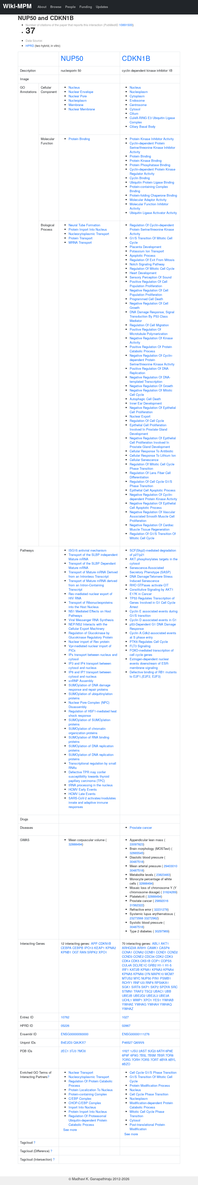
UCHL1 (127, 1000)
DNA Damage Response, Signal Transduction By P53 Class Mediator (152, 316)
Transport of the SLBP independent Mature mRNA (93, 556)
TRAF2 (138, 991)
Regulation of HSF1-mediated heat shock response (93, 713)
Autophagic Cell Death (145, 399)
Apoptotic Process (143, 255)
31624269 (169, 892)
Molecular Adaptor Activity (148, 199)
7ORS (145, 1059)
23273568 (136, 918)
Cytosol (135, 109)
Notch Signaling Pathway (147, 264)
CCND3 (127, 956)
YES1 (157, 1000)
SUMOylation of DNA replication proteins (91, 748)
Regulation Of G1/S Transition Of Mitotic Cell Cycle (153, 535)
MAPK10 (157, 974)
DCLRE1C (140, 965)
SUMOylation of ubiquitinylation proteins (91, 695)
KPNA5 (127, 974)
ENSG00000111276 (135, 1034)
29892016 (161, 900)
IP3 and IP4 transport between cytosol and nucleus (90, 665)
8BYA (163, 1059)
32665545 (136, 853)
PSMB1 (165, 978)
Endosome (137, 100)
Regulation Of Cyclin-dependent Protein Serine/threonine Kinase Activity (152, 229)
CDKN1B (136, 58)
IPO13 (88, 947)
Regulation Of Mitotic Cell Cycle (152, 268)
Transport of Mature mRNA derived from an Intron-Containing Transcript (93, 585)
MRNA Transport (80, 242)
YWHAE (128, 1004)
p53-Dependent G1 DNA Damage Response (153, 626)
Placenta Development (145, 246)
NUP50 (72, 58)
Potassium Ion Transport (147, 251)
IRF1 (125, 969)
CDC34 (150, 956)
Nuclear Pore (78, 96)
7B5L (143, 1055)
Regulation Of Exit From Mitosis (152, 259)
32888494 (75, 844)
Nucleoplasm (78, 100)
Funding (85, 6)
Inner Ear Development (146, 403)
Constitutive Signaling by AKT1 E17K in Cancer (151, 591)
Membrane (76, 104)
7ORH (136, 1059)
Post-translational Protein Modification (147, 1126)
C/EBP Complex (80, 1098)
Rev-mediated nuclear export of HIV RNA (90, 595)
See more (70, 1129)
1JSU (134, 1051)
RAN (83, 952)
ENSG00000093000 (74, 1034)
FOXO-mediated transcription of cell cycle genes (152, 652)
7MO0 (81, 1051)
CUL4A (127, 965)
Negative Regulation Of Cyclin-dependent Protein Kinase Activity (153, 496)
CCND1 (161, 952)
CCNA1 (127, 952)
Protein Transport (80, 238)
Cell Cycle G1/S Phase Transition (153, 1072)
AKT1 (165, 943)
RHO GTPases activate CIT (149, 585)
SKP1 (145, 987)
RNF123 (139, 982)
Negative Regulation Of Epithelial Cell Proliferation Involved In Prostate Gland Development (153, 442)
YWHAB (168, 1000)
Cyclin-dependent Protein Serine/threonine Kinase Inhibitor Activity (152, 147)
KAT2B (135, 969)
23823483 (163, 874)
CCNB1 (150, 952)
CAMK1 (152, 947)
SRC (174, 987)
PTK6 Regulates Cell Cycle (149, 641)
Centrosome (138, 104)
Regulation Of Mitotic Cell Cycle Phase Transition (152, 466)
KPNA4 (168, 969)
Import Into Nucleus (82, 1107)
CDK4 (126, 960)
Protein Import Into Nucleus (88, 229)
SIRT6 (135, 987)
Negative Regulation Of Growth (151, 385)
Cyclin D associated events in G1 (153, 619)
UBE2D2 (139, 995)
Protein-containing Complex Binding (149, 188)
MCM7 (169, 974)
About (41, 6)
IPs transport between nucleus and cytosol (93, 656)
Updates (102, 6)
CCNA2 (138, 952)
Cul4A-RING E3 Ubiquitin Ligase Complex (152, 119)
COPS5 (166, 960)
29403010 (170, 866)
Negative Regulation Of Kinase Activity (151, 340)
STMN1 (127, 991)
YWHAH (153, 1004)
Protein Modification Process (150, 1085)
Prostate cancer (141, 827)
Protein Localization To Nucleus (91, 1089)
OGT (75, 952)
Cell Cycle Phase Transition (149, 1094)
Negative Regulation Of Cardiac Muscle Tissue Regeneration (152, 527)
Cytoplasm (137, 96)
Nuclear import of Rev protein (89, 641)
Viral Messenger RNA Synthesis (91, 619)
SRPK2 (92, 952)
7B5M (152, 1055)
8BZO (126, 1064)
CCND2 (172, 952)
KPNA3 (157, 969)
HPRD (30, 45)
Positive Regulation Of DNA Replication (149, 370)
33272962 (151, 918)
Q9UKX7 (79, 1042)
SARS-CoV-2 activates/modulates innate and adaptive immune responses (92, 802)
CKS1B (145, 960)
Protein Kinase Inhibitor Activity (152, 138)
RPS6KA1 (162, 982)
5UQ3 (152, 1051)
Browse (55, 6)
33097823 (136, 844)
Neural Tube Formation (84, 225)
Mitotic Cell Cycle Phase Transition (147, 1113)
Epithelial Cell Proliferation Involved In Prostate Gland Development (148, 429)
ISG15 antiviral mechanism (87, 550)
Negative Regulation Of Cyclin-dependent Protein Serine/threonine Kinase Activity (152, 359)
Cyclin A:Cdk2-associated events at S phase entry (153, 635)
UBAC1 (158, 991)
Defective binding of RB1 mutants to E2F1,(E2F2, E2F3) (153, 674)
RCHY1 (127, 982)
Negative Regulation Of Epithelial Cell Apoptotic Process (153, 505)
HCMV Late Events (82, 793)
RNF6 (150, 982)
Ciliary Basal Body (143, 126)
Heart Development (143, 272)
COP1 (155, 960)
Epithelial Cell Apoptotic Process (153, 490)
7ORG (126, 1059)
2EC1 (65, 1051)
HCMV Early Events (83, 789)
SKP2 (154, 987)
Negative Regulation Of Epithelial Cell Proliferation (153, 409)
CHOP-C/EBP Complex (85, 1102)
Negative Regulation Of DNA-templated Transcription (150, 379)
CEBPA (66, 947)
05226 (65, 1025)
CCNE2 (138, 956)
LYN (147, 974)
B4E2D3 (66, 1042)
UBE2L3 (152, 995)
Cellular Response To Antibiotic (151, 451)
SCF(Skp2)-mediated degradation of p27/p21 (153, 552)
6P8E (169, 1051)
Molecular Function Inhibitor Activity (149, 206)
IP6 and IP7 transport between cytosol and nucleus (90, 674)
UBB (168, 991)
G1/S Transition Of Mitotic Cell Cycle (151, 240)
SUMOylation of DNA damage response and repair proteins (89, 687)
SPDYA (165, 987)
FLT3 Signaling (140, 646)
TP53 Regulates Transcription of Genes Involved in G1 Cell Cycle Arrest (152, 602)
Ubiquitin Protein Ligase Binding (152, 182)
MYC (137, 978)
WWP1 (137, 1000)
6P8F (125, 1055)
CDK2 (160, 956)
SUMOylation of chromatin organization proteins (87, 730)
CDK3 (169, 956)
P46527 (127, 1042)
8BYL (172, 1059)
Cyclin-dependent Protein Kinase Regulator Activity (152, 171)
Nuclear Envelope (81, 91)
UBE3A (164, 995)
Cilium (134, 113)
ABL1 (156, 943)
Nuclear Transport (81, 1072)
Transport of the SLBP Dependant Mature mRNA (92, 565)
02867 (126, 1025)
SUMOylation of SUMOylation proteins (89, 721)
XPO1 (103, 952)
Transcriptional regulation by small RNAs (92, 765)
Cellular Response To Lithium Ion (153, 455)
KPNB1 (66, 952)
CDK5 (135, 960)
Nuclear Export (140, 416)
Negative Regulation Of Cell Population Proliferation (149, 292)
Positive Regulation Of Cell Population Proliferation (148, 283)
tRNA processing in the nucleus (91, 785)
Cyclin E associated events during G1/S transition (153, 613)
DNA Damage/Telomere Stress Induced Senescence (151, 578)
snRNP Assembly (81, 680)
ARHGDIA (129, 947)
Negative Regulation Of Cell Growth (149, 305)
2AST (143, 1051)
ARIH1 (141, 947)
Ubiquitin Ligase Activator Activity (153, 212)
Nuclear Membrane (82, 109)
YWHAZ (127, 1008)
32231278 (161, 909)
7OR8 (169, 1055)
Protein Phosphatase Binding (150, 165)
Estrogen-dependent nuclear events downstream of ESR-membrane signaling (149, 663)
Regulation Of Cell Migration (149, 325)
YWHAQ (166, 1004)
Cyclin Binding (140, 178)
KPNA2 (111, 947)
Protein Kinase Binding (146, 160)
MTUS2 (127, 978)
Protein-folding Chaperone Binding (153, 195)
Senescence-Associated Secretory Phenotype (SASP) (150, 569)
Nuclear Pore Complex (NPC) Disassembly (89, 704)
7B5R (160, 1055)
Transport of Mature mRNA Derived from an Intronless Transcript (93, 574)
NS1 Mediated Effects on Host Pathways (90, 613)
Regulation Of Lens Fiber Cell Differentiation (150, 474)
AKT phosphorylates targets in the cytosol (153, 561)
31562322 (136, 905)
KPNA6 (138, 974)
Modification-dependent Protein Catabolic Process (151, 1104)
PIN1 (155, 978)
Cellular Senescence (144, 459)
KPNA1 (146, 969)
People (70, 6)
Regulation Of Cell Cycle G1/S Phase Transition (151, 483)
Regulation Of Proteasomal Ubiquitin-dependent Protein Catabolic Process (88, 1120)
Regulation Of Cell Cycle (147, 420)
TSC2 (148, 991)
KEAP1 (99, 947)
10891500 (126, 25)
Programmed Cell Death (146, 299)
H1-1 (160, 965)
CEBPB (77, 947)
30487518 (136, 861)
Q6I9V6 (139, 1042)
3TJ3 (73, 1051)
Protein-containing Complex (88, 1094)
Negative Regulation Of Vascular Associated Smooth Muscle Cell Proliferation (152, 516)
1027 (125, 1017)
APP (94, 943)
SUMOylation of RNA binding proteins (89, 739)
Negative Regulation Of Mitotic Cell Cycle (151, 392)
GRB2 (152, 965)
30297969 (161, 931)
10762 (65, 1017)
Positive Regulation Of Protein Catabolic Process (151, 348)
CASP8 (164, 947)
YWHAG (140, 1004)
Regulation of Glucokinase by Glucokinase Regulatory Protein (91, 635)
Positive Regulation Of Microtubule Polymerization (149, 331)
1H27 (125, 1051)
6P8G (134, 1055)
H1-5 (168, 965)
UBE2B (127, 995)
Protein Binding (79, 138)
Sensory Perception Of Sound (150, 277)
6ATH (160, 1051)
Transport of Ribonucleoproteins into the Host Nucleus (91, 604)
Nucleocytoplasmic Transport (89, 233)
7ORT (154, 1059)
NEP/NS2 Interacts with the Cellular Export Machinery (88, 626)
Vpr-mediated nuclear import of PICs (90, 648)
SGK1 (126, 987)
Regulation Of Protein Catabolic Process (91, 1083)
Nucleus (74, 87)
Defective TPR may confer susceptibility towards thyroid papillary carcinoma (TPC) (89, 776)
